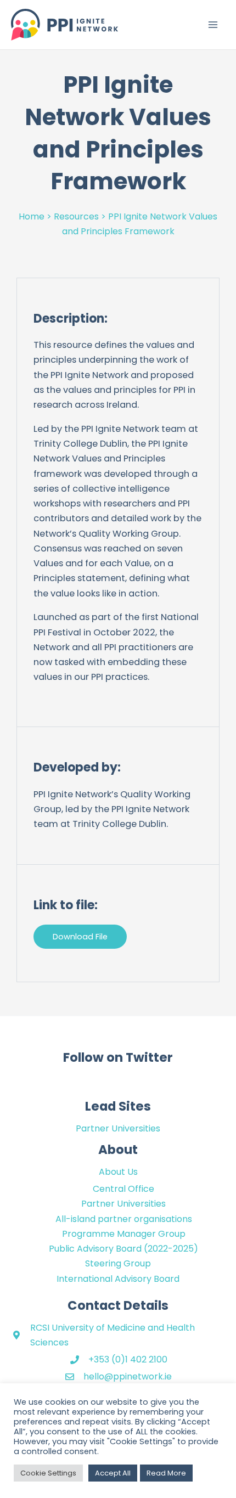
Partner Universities (118, 1128)
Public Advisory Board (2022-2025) (123, 1248)
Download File (80, 936)
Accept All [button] (113, 1473)
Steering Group (118, 1263)
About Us (118, 1171)
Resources (76, 216)
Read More (166, 1473)
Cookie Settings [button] (48, 1473)
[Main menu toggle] (212, 25)
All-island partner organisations (123, 1219)
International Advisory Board (118, 1278)
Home (31, 216)
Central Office (123, 1188)
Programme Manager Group (124, 1233)
